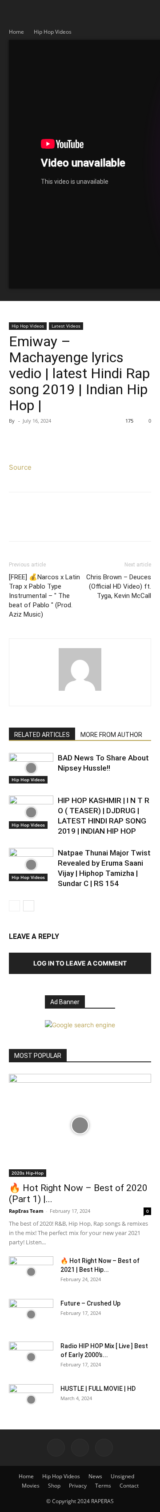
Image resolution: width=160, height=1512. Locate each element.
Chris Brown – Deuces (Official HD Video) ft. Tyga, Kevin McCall (118, 586)
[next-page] (28, 905)
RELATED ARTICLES (42, 734)
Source (20, 467)
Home (16, 32)
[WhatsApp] (79, 441)
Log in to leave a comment (80, 963)
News (95, 1476)
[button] (15, 12)
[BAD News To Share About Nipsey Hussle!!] (31, 768)
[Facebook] (18, 441)
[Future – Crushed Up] (31, 1314)
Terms (103, 1485)
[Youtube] (104, 1448)
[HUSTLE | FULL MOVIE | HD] (31, 1399)
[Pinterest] (59, 441)
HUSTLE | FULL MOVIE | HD (98, 1388)
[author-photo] (80, 690)
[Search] (147, 12)
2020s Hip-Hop (28, 1173)
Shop (54, 1485)
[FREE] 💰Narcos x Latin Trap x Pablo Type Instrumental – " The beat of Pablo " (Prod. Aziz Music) (44, 595)
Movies (31, 1485)
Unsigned (122, 1476)
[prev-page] (14, 905)
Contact (129, 1485)
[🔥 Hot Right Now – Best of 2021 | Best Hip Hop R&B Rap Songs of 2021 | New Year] (31, 1271)
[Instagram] (80, 1448)
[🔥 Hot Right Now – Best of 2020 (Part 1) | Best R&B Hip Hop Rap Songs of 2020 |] (80, 1125)
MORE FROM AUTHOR (111, 734)
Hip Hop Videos (53, 32)
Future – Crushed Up (90, 1303)
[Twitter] (38, 441)
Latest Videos (66, 326)
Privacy (78, 1485)
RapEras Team (26, 1210)
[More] (100, 441)
